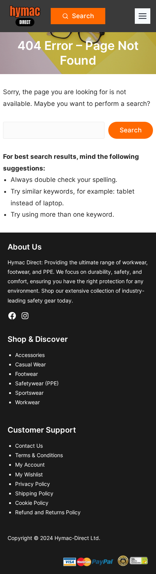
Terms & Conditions (39, 455)
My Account (30, 464)
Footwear (26, 374)
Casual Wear (30, 364)
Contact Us (29, 445)
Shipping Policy (34, 493)
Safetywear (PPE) (37, 383)
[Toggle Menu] (142, 16)
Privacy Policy (32, 484)
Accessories (30, 355)
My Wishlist (29, 474)
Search (131, 130)
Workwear (27, 402)
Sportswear (29, 392)
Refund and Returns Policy (48, 512)
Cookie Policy (31, 503)
